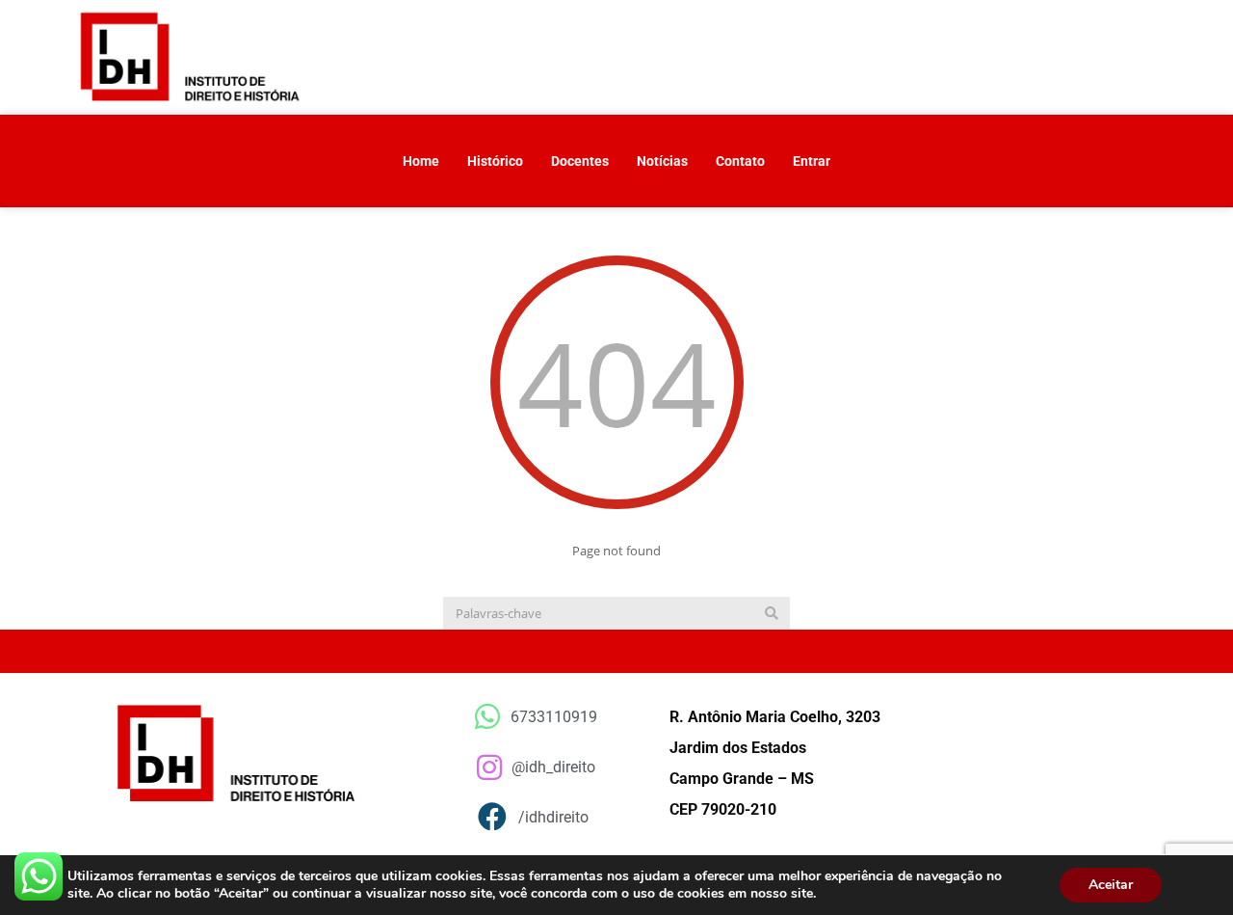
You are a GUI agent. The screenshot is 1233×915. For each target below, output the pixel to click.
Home (421, 161)
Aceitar (1111, 884)
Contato (740, 161)
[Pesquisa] (771, 613)
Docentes (580, 161)
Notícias (662, 161)
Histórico (495, 161)
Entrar (811, 161)
